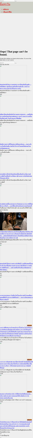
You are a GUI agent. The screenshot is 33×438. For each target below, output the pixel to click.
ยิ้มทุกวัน (5, 4)
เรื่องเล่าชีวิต (7, 12)
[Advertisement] (16, 31)
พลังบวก (6, 9)
